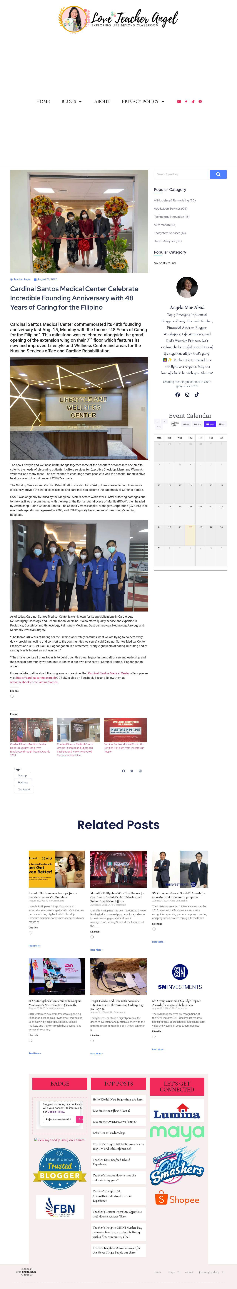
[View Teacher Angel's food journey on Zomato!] (59, 1140)
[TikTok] (197, 394)
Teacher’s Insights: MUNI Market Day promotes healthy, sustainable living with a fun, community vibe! (117, 1232)
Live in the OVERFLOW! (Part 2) (115, 1122)
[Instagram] (187, 394)
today (159, 427)
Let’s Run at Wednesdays (109, 1133)
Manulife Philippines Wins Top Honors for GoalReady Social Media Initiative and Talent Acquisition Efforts (117, 897)
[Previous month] (157, 421)
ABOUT (102, 101)
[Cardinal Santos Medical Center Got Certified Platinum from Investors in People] (125, 730)
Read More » (35, 946)
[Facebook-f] (186, 101)
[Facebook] (177, 394)
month (212, 424)
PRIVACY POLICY (140, 101)
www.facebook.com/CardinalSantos (34, 682)
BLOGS (68, 101)
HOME (43, 101)
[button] (123, 771)
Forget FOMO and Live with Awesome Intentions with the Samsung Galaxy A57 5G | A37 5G (116, 1005)
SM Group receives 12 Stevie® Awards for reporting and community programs (179, 895)
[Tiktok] (193, 101)
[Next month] (164, 421)
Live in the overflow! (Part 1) (111, 1110)
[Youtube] (200, 101)
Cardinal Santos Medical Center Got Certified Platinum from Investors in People (124, 748)
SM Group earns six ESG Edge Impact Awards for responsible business (176, 1003)
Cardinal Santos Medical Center (108, 673)
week (199, 424)
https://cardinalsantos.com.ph (36, 678)
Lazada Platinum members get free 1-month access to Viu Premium (53, 895)
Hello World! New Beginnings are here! (118, 1099)
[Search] (218, 174)
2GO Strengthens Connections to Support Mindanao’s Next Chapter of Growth (55, 1003)
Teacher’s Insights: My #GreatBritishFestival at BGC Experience (112, 1196)
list (223, 424)
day (187, 424)
